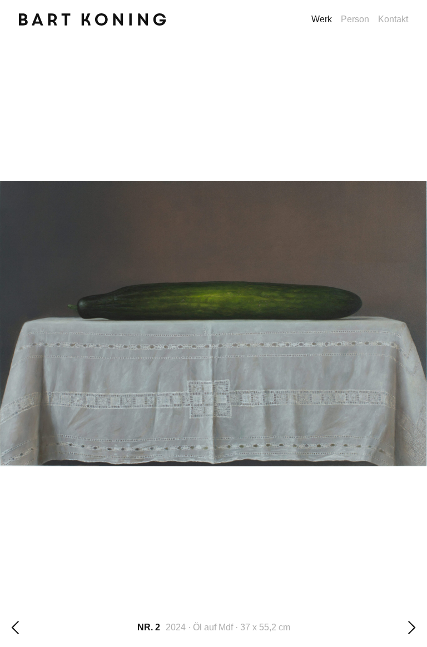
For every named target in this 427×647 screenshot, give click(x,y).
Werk (321, 19)
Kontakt (393, 19)
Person (355, 19)
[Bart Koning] (93, 26)
